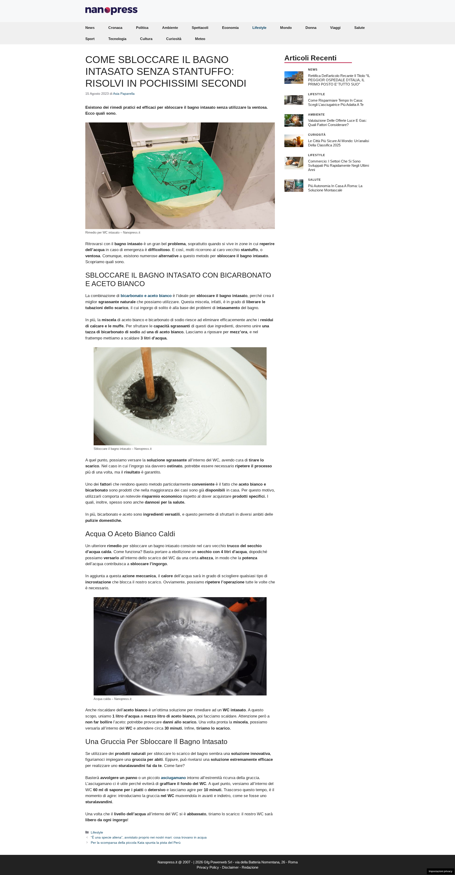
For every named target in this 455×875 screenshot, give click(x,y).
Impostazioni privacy (440, 871)
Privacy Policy (208, 867)
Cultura (146, 39)
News (90, 28)
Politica (142, 28)
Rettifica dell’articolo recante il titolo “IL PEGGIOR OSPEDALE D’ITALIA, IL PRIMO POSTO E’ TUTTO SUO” (339, 79)
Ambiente (170, 28)
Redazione (250, 867)
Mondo (286, 28)
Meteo (200, 39)
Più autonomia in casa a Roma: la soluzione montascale (335, 188)
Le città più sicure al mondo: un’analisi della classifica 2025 (338, 143)
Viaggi (335, 28)
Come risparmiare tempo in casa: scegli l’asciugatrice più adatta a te (336, 102)
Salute (359, 28)
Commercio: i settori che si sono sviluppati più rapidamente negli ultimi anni (338, 165)
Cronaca (115, 28)
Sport (90, 39)
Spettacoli (200, 28)
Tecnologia (117, 39)
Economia (230, 28)
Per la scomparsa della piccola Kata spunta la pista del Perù (136, 842)
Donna (310, 28)
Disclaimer (230, 867)
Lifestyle (259, 28)
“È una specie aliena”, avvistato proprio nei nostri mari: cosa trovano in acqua (149, 837)
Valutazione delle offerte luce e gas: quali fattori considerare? (337, 122)
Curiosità (173, 39)
